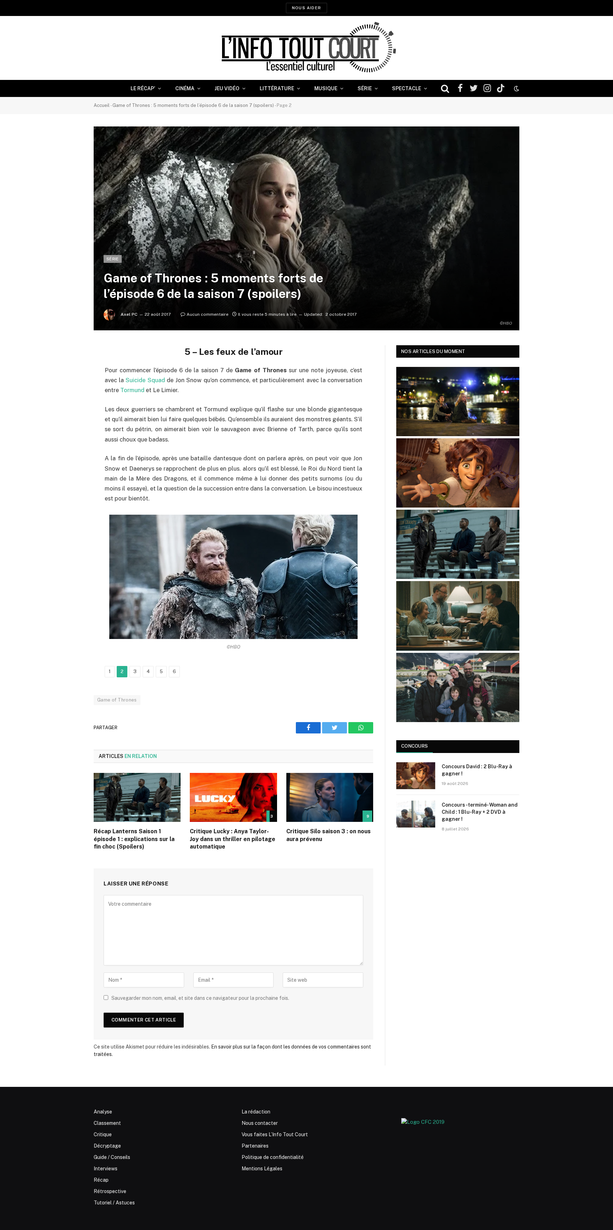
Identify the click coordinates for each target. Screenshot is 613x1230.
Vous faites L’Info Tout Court (275, 1134)
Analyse (103, 1112)
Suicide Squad (145, 380)
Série (365, 88)
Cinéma (184, 88)
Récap (101, 1180)
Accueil (102, 105)
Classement (107, 1123)
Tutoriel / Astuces (114, 1202)
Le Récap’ (143, 88)
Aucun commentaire (207, 314)
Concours (414, 746)
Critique (103, 1134)
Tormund (132, 390)
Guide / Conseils (112, 1157)
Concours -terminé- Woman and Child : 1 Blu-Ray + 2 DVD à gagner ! (480, 812)
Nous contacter (260, 1123)
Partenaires (255, 1146)
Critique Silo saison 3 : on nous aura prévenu (328, 835)
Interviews (105, 1168)
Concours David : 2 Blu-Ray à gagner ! (477, 770)
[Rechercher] (445, 89)
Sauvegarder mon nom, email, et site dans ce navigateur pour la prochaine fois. (200, 998)
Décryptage (107, 1146)
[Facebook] (69, 369)
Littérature (277, 88)
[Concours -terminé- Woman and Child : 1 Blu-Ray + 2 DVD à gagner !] (415, 814)
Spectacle (406, 88)
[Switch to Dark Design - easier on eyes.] (515, 88)
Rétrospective (110, 1191)
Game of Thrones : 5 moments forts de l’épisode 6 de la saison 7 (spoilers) (193, 105)
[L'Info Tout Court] (306, 48)
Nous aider (306, 8)
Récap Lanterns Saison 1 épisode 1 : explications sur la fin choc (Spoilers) (134, 839)
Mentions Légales (262, 1168)
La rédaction (256, 1112)
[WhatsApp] (69, 405)
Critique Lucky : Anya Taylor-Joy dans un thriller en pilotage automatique (232, 839)
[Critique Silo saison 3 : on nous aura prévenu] (329, 797)
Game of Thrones (117, 700)
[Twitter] (69, 387)
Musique (325, 88)
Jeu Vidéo (227, 88)
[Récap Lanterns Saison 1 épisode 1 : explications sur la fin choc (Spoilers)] (137, 797)
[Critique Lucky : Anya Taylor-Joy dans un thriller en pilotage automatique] (233, 797)
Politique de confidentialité (273, 1157)
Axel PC (129, 314)
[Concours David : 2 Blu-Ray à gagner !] (415, 775)
